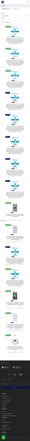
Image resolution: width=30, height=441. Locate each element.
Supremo (4, 435)
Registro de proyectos (6, 422)
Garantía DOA (4, 402)
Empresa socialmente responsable (9, 415)
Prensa (3, 430)
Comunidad (4, 417)
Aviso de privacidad (6, 400)
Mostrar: (3, 17)
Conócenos (4, 408)
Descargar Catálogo (6, 428)
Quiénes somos (5, 396)
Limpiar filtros (15, 8)
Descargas (4, 432)
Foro (3, 420)
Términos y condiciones (6, 398)
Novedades (4, 426)
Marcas (3, 411)
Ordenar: (3, 13)
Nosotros (4, 393)
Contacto (4, 407)
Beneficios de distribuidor (7, 413)
